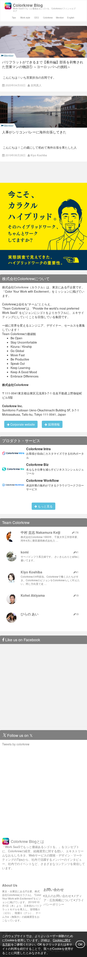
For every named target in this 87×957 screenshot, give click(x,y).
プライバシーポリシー (64, 902)
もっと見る (45, 506)
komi (25, 552)
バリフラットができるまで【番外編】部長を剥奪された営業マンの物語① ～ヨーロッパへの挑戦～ (42, 64)
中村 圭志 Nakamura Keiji (40, 532)
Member (60, 17)
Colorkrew (48, 17)
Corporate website (22, 424)
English (70, 17)
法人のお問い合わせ (58, 896)
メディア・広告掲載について (63, 898)
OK (80, 944)
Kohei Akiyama (33, 595)
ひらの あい (29, 614)
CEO (36, 17)
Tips (14, 17)
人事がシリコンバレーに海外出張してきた (34, 132)
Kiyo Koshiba (39, 155)
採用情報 (53, 424)
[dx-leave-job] (43, 226)
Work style (25, 17)
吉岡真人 (36, 85)
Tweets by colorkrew (15, 744)
